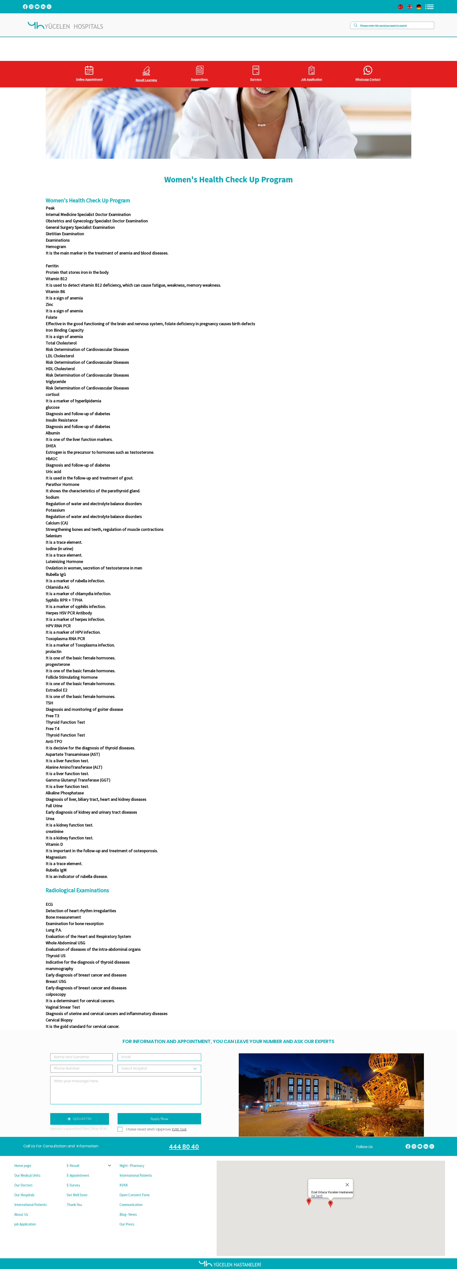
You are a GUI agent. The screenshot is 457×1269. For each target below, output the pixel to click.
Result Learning (146, 80)
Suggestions (200, 79)
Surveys (256, 79)
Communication (131, 1204)
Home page (22, 1165)
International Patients (30, 1204)
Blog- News (128, 1214)
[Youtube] (37, 6)
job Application (25, 1224)
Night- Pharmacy (131, 1165)
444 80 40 (184, 1147)
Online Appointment (89, 79)
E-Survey (73, 1185)
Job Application (311, 79)
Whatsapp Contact (367, 79)
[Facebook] (25, 6)
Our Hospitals (24, 1195)
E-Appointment (78, 1175)
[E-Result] (110, 1165)
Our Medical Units (27, 1175)
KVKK (123, 1185)
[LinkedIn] (43, 6)
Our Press (126, 1224)
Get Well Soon (77, 1195)
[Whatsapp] (49, 6)
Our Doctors (23, 1185)
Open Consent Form (134, 1195)
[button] (79, 1119)
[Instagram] (31, 6)
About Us (21, 1214)
